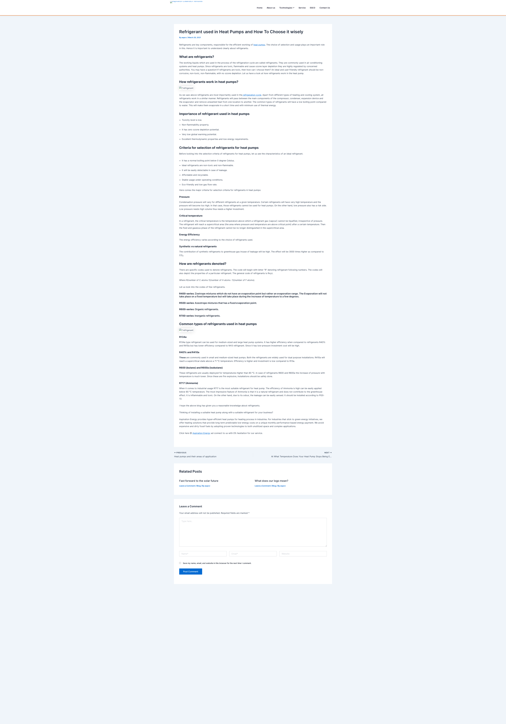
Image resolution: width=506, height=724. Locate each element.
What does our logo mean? (271, 480)
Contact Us (325, 8)
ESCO (312, 8)
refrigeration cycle (251, 95)
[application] (293, 8)
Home (259, 8)
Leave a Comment (187, 486)
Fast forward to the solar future (198, 480)
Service (302, 8)
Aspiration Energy (201, 433)
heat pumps (259, 44)
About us (271, 8)
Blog (199, 486)
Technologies (285, 8)
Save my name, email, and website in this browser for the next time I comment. (217, 563)
